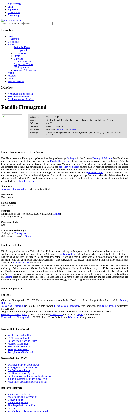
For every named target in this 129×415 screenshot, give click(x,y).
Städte (17, 56)
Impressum (13, 9)
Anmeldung (13, 15)
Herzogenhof (20, 50)
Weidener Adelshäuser (25, 70)
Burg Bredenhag (107, 306)
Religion (12, 75)
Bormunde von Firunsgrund (15, 317)
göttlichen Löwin (94, 172)
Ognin (28, 236)
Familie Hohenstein (60, 161)
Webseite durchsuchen (12, 23)
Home (11, 36)
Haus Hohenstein (21, 262)
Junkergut (71, 158)
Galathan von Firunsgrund (14, 314)
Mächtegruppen (21, 67)
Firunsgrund (20, 233)
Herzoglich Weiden (102, 158)
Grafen (56, 213)
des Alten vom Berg (69, 166)
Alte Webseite (14, 4)
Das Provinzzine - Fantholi (21, 99)
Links (10, 6)
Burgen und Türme (23, 64)
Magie (11, 78)
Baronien (18, 58)
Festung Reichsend (25, 181)
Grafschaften (20, 53)
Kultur (11, 73)
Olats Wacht (56, 314)
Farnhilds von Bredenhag (66, 306)
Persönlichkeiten (16, 81)
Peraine (8, 276)
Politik (11, 44)
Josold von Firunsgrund (13, 306)
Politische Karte (22, 47)
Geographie (13, 38)
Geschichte (13, 41)
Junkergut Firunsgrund (12, 189)
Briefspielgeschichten (18, 96)
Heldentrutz (60, 129)
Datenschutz (14, 12)
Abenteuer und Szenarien (20, 93)
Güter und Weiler (22, 61)
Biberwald (73, 317)
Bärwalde (72, 129)
